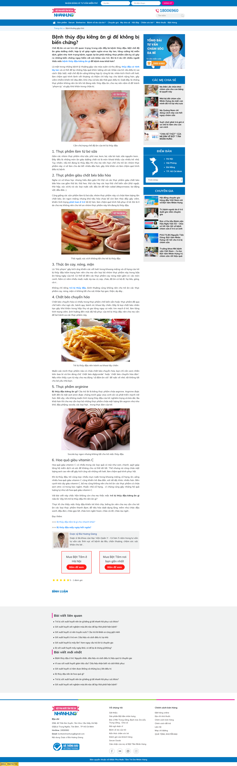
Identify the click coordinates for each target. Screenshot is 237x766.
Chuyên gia (113, 22)
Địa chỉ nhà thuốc (162, 716)
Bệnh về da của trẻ (117, 730)
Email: (55, 734)
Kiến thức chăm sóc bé (119, 733)
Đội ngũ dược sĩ (116, 726)
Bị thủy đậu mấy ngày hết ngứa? (74, 527)
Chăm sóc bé (147, 22)
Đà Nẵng (170, 167)
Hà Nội (169, 159)
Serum (71, 22)
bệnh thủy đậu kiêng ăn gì (76, 61)
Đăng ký (168, 3)
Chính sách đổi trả (163, 723)
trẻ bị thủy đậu (77, 287)
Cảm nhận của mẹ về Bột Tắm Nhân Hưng (127, 744)
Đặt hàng (172, 22)
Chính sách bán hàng (164, 720)
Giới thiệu (113, 712)
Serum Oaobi (115, 740)
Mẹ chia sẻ (125, 22)
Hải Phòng (171, 163)
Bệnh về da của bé (96, 22)
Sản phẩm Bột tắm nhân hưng (122, 716)
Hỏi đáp (135, 22)
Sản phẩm (62, 22)
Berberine (80, 22)
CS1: (54, 723)
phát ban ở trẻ (77, 202)
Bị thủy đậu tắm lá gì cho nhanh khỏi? (76, 521)
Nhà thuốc (161, 22)
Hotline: (56, 730)
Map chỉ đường (161, 730)
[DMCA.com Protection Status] (9, 764)
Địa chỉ (55, 719)
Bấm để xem (76, 567)
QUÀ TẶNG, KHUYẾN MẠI (166, 734)
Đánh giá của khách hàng (120, 737)
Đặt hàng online (162, 712)
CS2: (54, 726)
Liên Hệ (158, 727)
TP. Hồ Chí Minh (174, 171)
